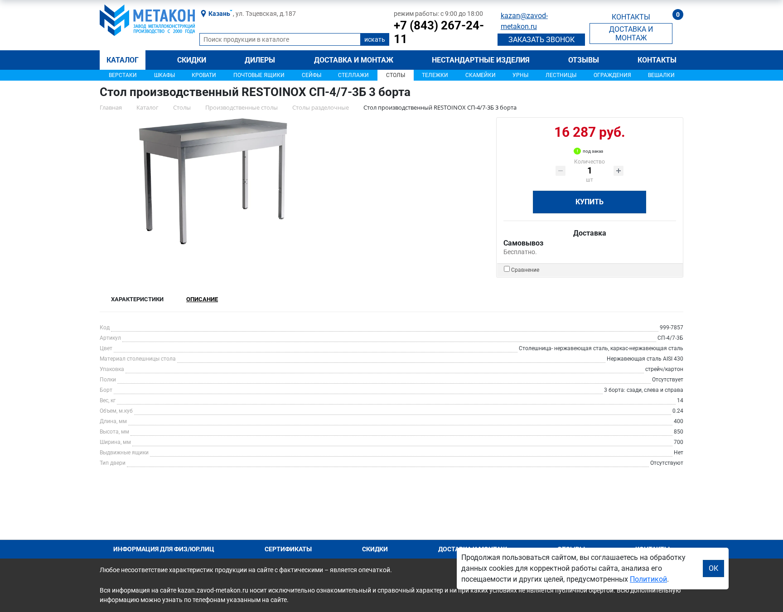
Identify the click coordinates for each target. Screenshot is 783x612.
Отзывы (583, 60)
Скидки (191, 60)
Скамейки (480, 75)
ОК (713, 568)
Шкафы (164, 75)
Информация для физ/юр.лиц (163, 549)
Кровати (204, 75)
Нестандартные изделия (481, 60)
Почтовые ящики (259, 75)
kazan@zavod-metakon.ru (524, 21)
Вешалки (661, 75)
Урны (520, 75)
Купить (589, 202)
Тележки (435, 75)
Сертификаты (288, 549)
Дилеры (260, 60)
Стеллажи (353, 75)
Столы (395, 75)
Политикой (648, 579)
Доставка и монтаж (353, 60)
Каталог (122, 60)
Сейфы (311, 75)
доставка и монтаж (631, 33)
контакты (631, 17)
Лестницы (561, 75)
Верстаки (123, 75)
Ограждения (612, 75)
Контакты (657, 60)
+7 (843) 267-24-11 (439, 32)
